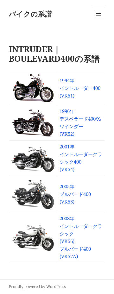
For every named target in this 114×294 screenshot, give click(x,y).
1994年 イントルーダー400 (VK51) (80, 88)
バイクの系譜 (30, 13)
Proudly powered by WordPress (37, 286)
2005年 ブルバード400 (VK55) (75, 194)
